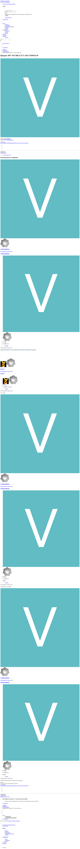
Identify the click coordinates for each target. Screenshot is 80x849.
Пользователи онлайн (9, 26)
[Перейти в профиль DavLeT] (3, 366)
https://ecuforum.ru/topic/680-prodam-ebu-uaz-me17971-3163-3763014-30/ (14, 785)
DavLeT (2, 369)
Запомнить (7, 14)
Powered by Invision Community (13, 820)
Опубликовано (6, 251)
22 (5, 342)
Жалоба (6, 345)
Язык (4, 815)
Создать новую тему (7, 154)
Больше (6, 28)
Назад (6, 830)
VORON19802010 (7, 138)
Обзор (4, 23)
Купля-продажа (10, 139)
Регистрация (5, 19)
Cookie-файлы (5, 818)
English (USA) (8, 816)
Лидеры (6, 27)
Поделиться (2, 141)
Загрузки (4, 35)
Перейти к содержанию (5, 0)
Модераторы (7, 25)
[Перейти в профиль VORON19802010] (40, 136)
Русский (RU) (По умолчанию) (11, 817)
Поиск (6, 31)
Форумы (7, 24)
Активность (5, 29)
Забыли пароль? (8, 17)
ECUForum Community (4, 2)
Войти (7, 15)
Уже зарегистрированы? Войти (9, 824)
